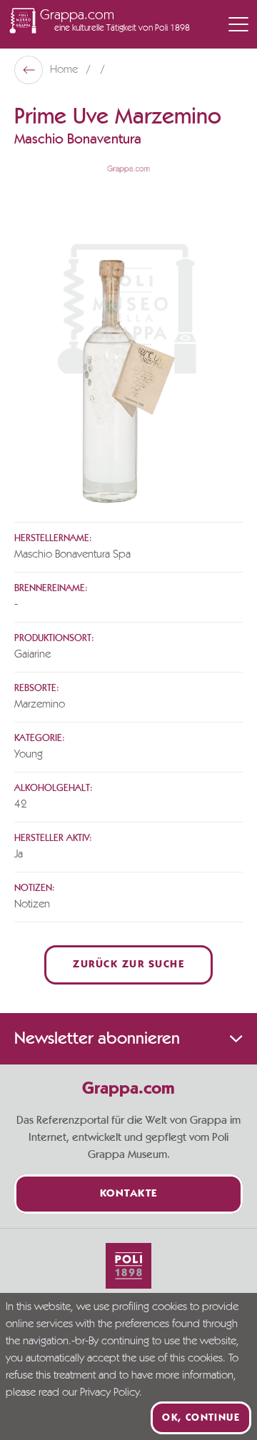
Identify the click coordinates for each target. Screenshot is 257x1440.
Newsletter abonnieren (97, 1038)
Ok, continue (201, 1418)
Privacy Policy (109, 1393)
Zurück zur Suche (128, 965)
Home (65, 70)
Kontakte (129, 1194)
